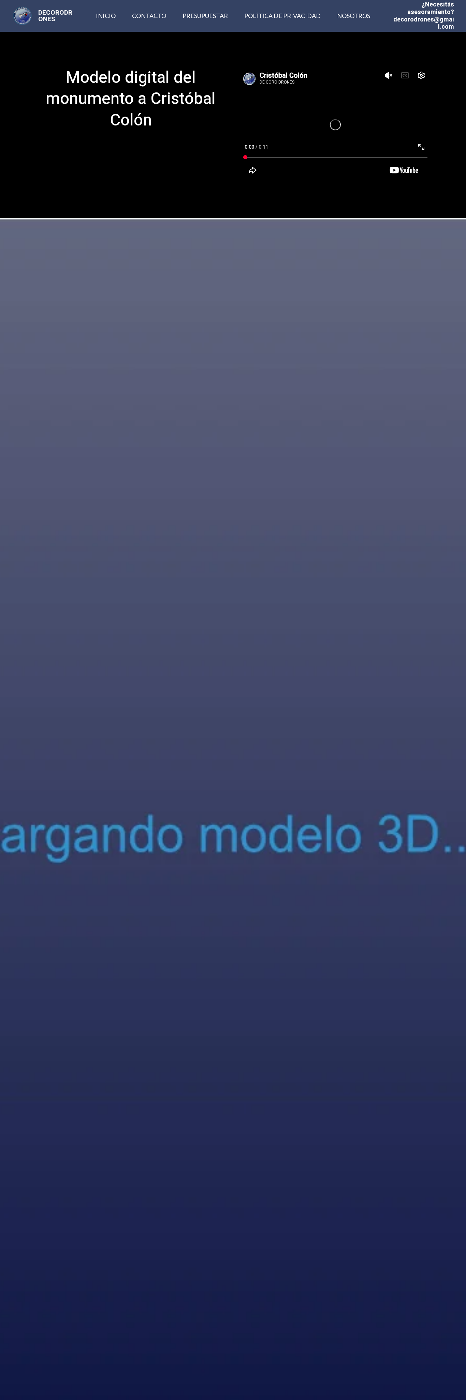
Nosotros (353, 15)
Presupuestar (205, 15)
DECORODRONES (55, 16)
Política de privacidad (282, 15)
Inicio (106, 15)
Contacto (149, 15)
